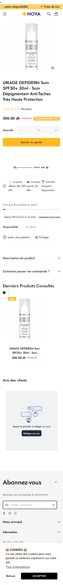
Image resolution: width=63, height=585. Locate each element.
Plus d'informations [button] (18, 567)
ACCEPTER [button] (39, 576)
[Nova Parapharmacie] (31, 14)
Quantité (8, 130)
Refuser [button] (10, 576)
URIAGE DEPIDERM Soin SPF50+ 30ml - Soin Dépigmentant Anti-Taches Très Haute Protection (24, 351)
